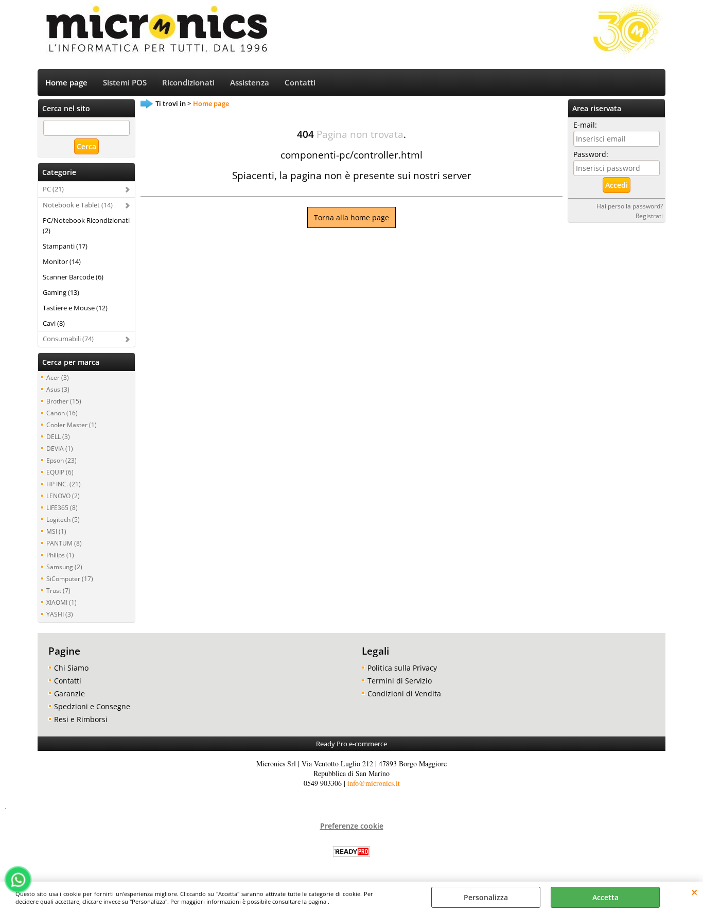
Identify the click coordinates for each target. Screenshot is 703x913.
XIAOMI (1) (61, 602)
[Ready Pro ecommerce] (351, 851)
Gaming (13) (61, 292)
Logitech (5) (63, 519)
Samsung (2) (64, 567)
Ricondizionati (188, 82)
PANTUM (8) (64, 543)
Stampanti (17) (65, 246)
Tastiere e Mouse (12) (75, 307)
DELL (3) (58, 436)
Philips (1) (60, 555)
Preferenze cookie (351, 826)
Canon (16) (62, 413)
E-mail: (585, 125)
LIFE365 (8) (62, 507)
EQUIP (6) (60, 472)
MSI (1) (56, 531)
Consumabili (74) (68, 338)
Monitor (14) (62, 261)
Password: (590, 154)
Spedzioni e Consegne (92, 706)
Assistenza (249, 82)
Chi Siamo (71, 668)
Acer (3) (57, 377)
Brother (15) (63, 401)
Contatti (300, 82)
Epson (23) (61, 460)
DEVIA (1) (59, 448)
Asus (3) (57, 389)
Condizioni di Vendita (404, 693)
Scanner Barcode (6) (73, 277)
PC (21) (53, 189)
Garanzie (69, 693)
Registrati (649, 216)
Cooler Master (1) (71, 424)
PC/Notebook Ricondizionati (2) (86, 225)
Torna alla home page (351, 217)
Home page (66, 82)
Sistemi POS (125, 82)
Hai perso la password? (629, 206)
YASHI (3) (59, 614)
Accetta (605, 897)
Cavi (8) (54, 323)
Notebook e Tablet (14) (78, 204)
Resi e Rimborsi (81, 719)
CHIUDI (694, 892)
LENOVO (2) (63, 495)
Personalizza (486, 897)
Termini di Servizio (399, 681)
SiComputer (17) (69, 578)
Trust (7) (58, 590)
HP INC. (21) (63, 484)
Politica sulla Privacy (402, 668)
